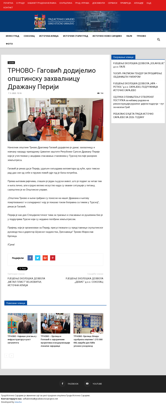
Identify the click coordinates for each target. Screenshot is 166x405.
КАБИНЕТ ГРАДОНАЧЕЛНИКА (42, 2)
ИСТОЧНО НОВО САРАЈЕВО (107, 35)
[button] (158, 40)
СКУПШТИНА (65, 2)
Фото (9, 43)
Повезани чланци (15, 303)
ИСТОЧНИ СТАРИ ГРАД (75, 35)
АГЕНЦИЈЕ (138, 2)
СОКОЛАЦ (29, 35)
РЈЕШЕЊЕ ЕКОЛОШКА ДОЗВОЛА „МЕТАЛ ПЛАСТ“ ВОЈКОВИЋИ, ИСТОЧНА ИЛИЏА (26, 282)
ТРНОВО (141, 35)
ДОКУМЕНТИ (98, 2)
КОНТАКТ (8, 7)
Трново (11, 62)
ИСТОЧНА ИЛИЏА (49, 35)
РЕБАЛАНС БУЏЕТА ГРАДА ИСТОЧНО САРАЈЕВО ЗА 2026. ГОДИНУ (133, 116)
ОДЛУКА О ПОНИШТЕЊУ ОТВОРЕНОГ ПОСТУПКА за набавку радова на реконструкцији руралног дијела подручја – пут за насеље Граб (138, 102)
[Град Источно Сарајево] (83, 21)
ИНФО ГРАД (12, 35)
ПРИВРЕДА (125, 2)
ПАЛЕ (129, 35)
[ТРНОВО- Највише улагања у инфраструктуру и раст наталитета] (22, 323)
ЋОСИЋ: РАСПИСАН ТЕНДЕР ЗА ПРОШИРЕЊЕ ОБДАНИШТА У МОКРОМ (137, 75)
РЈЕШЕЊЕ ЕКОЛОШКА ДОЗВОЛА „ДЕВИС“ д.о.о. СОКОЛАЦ (84, 280)
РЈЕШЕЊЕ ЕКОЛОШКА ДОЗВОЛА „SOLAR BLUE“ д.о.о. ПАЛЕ (139, 65)
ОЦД (149, 2)
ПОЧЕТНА (8, 2)
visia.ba (18, 402)
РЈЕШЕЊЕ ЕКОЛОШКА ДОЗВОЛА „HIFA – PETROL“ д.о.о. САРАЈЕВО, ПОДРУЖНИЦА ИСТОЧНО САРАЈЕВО (135, 87)
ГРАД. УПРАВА (82, 2)
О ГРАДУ (20, 2)
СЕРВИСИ (112, 2)
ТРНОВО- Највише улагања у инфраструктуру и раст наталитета (22, 339)
